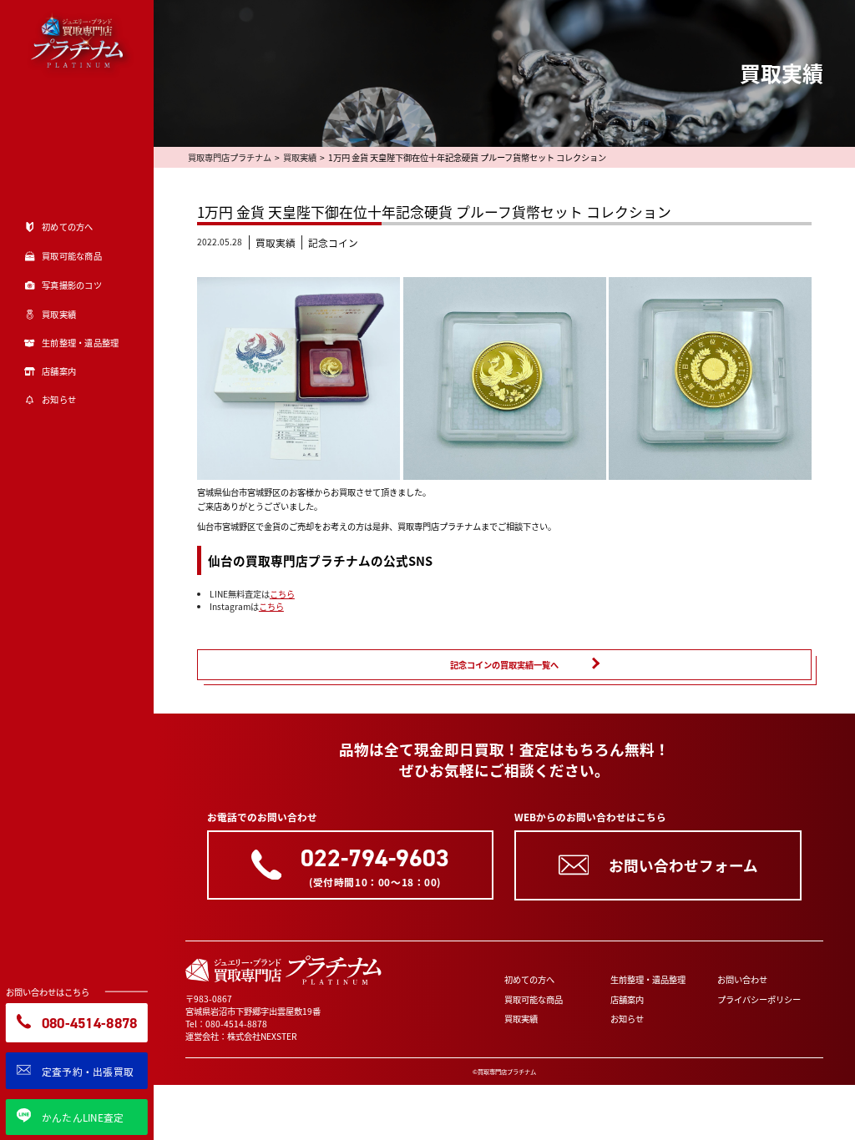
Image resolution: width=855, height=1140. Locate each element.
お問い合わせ (742, 979)
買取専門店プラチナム (229, 157)
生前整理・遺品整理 (648, 979)
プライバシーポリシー (759, 999)
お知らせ (627, 1018)
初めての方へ (529, 979)
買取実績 (299, 157)
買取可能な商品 (533, 999)
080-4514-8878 (236, 1023)
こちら (282, 594)
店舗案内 (627, 999)
